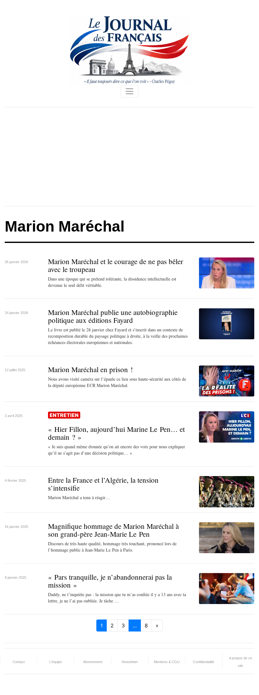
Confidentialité (203, 662)
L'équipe (55, 662)
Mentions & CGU (167, 662)
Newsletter (130, 662)
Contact (19, 662)
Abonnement (92, 662)
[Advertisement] (129, 156)
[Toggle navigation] (129, 91)
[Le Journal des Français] (129, 50)
